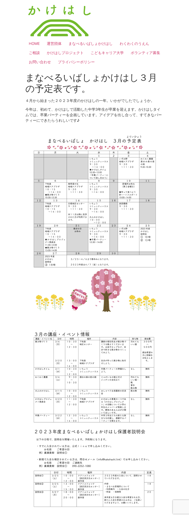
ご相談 (34, 52)
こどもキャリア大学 (107, 52)
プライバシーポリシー (76, 62)
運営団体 (54, 43)
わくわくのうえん (134, 43)
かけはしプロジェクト (65, 52)
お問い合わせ (40, 62)
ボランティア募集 (145, 52)
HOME (34, 43)
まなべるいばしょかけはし (90, 43)
